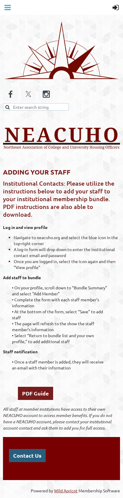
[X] (28, 94)
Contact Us (27, 455)
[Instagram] (46, 94)
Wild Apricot (66, 490)
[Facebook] (10, 94)
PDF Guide (35, 393)
